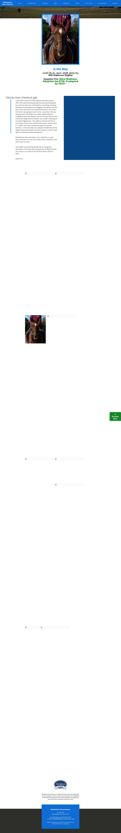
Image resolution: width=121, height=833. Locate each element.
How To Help (88, 3)
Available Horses (31, 3)
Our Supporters (102, 3)
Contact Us (115, 3)
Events (77, 3)
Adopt (55, 3)
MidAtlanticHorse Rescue (7, 3)
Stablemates (66, 3)
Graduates (45, 3)
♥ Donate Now (115, 416)
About (19, 3)
